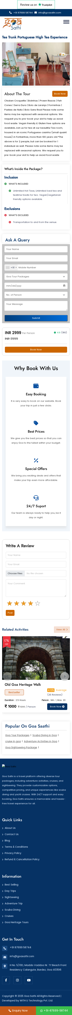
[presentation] (6, 68)
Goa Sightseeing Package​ (21, 747)
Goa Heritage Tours (16, 922)
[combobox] (11, 267)
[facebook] (6, 980)
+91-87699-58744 (56, 1010)
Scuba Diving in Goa (45, 735)
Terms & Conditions (16, 847)
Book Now (60, 93)
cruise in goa (13, 741)
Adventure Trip (14, 903)
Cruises (9, 916)
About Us (10, 828)
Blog (7, 840)
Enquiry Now (20, 1010)
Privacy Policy (13, 853)
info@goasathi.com (49, 12)
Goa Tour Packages (17, 735)
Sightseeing (12, 897)
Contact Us (12, 834)
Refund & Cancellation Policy (22, 859)
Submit (36, 318)
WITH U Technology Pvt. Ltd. (36, 1000)
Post (10, 612)
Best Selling (11, 884)
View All (60, 629)
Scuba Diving (12, 909)
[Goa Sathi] (9, 766)
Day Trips (10, 891)
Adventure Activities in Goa (40, 741)
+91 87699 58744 (23, 12)
